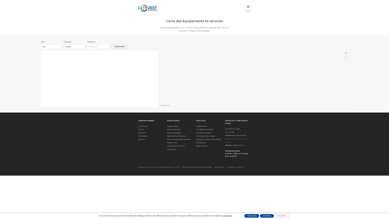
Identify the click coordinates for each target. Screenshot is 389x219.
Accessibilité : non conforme (235, 167)
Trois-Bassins (142, 136)
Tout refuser (267, 216)
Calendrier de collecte (203, 133)
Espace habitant (172, 126)
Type (42, 42)
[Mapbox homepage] (165, 105)
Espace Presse (172, 143)
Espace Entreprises (174, 130)
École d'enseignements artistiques (179, 140)
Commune (67, 42)
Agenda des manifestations (176, 136)
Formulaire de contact (232, 129)
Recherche (91, 42)
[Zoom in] (346, 53)
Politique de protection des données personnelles (197, 167)
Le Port (140, 130)
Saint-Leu (141, 140)
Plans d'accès (229, 132)
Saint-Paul (141, 133)
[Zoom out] (346, 56)
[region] (254, 79)
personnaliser (227, 216)
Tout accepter (251, 216)
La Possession (143, 126)
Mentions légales (219, 167)
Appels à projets (201, 146)
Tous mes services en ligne (205, 136)
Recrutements (201, 143)
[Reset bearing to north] (346, 58)
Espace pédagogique (174, 133)
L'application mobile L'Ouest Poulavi (208, 140)
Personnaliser (282, 216)
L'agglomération (201, 126)
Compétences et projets (204, 130)
